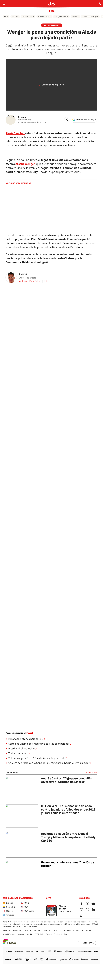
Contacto (6, 930)
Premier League (44, 16)
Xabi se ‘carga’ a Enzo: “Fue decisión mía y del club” (37, 758)
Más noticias (91, 772)
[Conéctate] (99, 3)
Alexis (23, 274)
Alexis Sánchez (15, 133)
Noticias (23, 281)
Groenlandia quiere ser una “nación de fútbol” (67, 864)
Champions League (90, 16)
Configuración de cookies (69, 930)
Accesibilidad (87, 930)
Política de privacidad (32, 930)
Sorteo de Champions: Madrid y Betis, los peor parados (38, 744)
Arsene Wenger (25, 164)
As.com (22, 117)
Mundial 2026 (28, 16)
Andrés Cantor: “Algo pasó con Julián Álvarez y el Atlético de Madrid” (66, 780)
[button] (66, 119)
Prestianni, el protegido (21, 748)
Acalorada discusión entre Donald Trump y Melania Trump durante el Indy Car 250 (68, 837)
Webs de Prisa (88, 943)
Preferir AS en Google (86, 119)
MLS (6, 16)
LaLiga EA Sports (61, 16)
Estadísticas (35, 281)
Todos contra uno (18, 753)
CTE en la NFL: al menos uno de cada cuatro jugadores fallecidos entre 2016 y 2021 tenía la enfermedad (68, 809)
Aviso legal (17, 930)
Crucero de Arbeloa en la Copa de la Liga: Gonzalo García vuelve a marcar (48, 763)
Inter (46, 281)
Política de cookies (50, 930)
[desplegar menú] (4, 4)
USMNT (75, 16)
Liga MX (15, 16)
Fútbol (51, 11)
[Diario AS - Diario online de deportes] (51, 3)
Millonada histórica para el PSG (25, 739)
